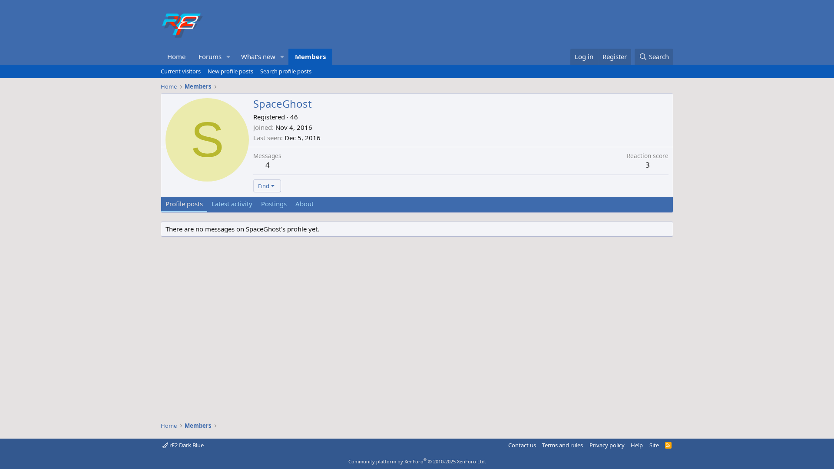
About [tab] (304, 203)
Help (637, 445)
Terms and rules (562, 445)
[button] (228, 57)
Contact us (522, 445)
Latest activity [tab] (232, 203)
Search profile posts (285, 71)
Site (654, 445)
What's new (258, 56)
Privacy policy (607, 445)
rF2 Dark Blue (186, 445)
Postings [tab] (274, 203)
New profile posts (230, 71)
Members (310, 56)
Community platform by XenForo (417, 461)
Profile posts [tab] (184, 203)
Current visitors (181, 71)
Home (176, 56)
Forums (210, 56)
